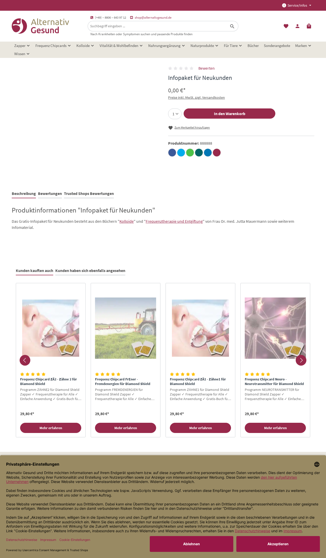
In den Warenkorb (229, 113)
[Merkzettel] (286, 26)
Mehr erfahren (50, 428)
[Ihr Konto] (297, 26)
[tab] (24, 193)
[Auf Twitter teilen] (181, 152)
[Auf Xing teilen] (199, 152)
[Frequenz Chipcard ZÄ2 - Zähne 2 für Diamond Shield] (50, 328)
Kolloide (126, 221)
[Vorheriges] (25, 360)
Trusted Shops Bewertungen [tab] (89, 193)
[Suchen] (232, 26)
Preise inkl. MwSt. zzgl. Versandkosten (196, 97)
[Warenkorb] (309, 26)
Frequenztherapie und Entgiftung (174, 221)
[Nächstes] (301, 360)
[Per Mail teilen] (217, 152)
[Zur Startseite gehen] (40, 26)
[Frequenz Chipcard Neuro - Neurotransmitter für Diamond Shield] (275, 328)
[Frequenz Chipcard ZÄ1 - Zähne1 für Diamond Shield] (200, 328)
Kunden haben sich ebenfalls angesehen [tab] (90, 270)
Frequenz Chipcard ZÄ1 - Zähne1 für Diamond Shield (198, 381)
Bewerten (206, 68)
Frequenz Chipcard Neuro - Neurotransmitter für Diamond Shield (274, 381)
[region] (163, 360)
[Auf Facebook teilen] (172, 152)
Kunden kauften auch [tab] (34, 270)
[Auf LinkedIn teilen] (208, 152)
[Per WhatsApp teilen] (190, 152)
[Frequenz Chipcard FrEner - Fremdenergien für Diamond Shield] (125, 328)
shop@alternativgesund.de (153, 17)
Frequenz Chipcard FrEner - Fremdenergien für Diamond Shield (122, 381)
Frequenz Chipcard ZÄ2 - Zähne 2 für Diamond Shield (48, 381)
